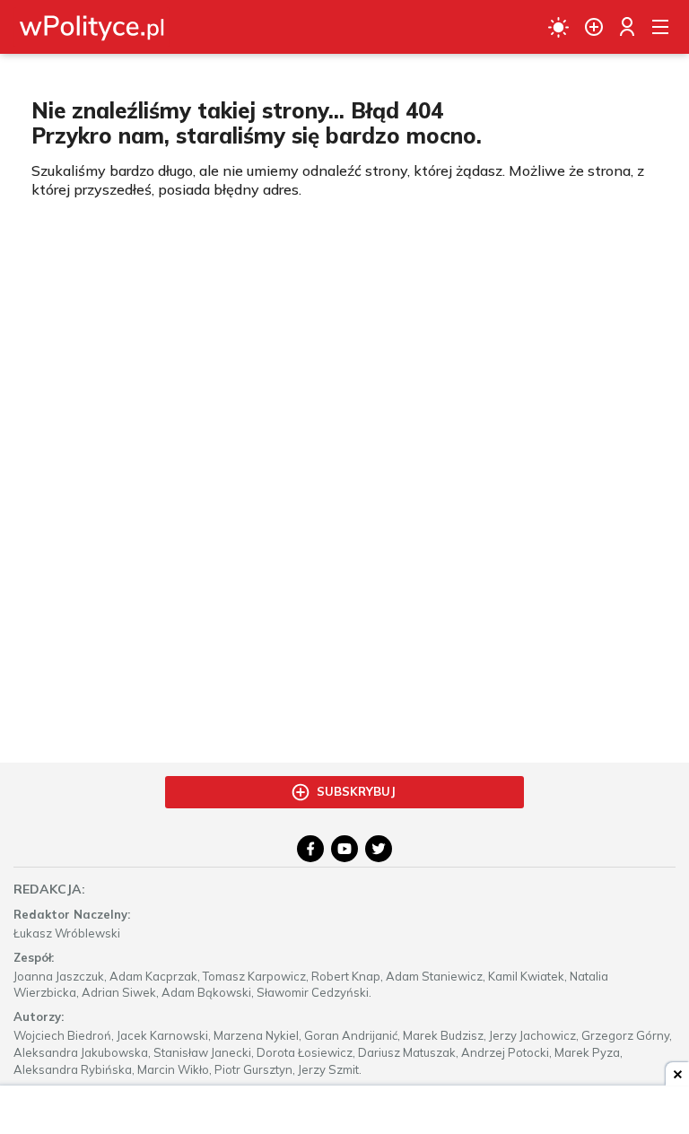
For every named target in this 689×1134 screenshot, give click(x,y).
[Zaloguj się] (627, 27)
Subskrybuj (356, 791)
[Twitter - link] (378, 848)
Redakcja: (49, 889)
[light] (558, 27)
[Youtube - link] (344, 848)
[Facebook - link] (310, 848)
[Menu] (660, 27)
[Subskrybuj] (594, 27)
